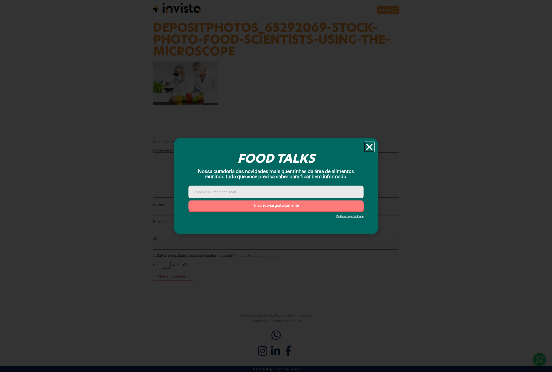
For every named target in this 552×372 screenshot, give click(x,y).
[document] (276, 186)
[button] (369, 146)
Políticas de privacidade (350, 216)
